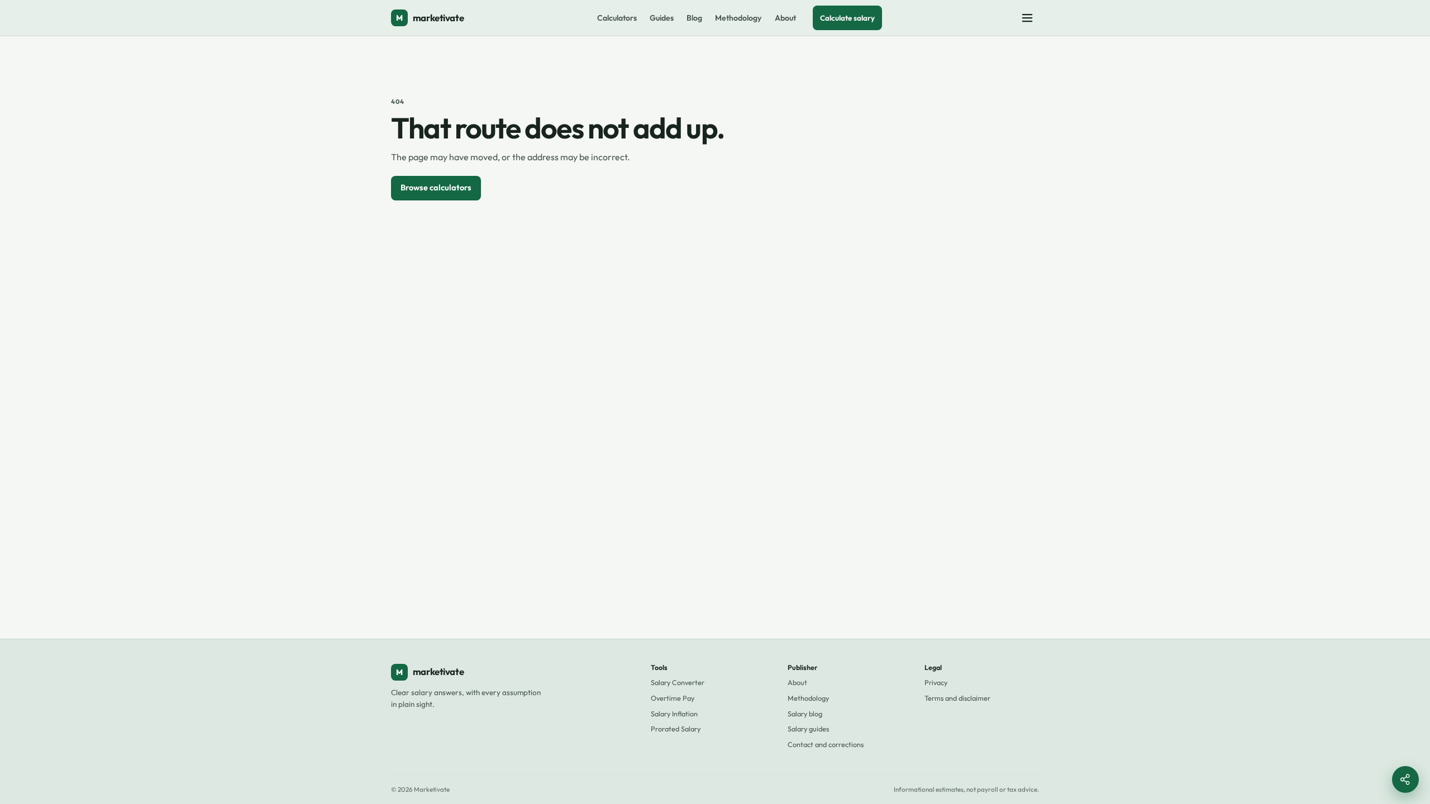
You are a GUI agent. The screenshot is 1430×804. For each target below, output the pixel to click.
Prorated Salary (675, 728)
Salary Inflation (674, 713)
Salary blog (805, 713)
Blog (694, 18)
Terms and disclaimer (957, 697)
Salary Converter (677, 682)
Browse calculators (436, 187)
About (785, 18)
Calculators (617, 18)
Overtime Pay (672, 697)
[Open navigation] (1027, 18)
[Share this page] (1405, 779)
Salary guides (808, 728)
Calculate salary (847, 17)
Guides (662, 18)
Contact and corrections (826, 744)
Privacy (935, 682)
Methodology (738, 18)
